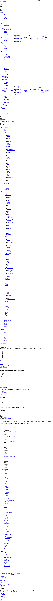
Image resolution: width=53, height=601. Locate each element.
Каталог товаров (7, 132)
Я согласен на (8, 418)
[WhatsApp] (5, 367)
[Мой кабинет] (0, 11)
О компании (2, 576)
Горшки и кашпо (9, 148)
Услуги (8, 171)
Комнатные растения (10, 134)
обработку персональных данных (10, 418)
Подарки (6, 309)
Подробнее (5, 433)
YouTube (4, 354)
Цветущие (8, 197)
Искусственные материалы (11, 269)
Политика (1, 578)
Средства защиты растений (11, 299)
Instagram (4, 352)
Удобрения (8, 293)
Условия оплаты (2, 580)
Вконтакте (4, 351)
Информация (2, 579)
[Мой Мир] (4, 367)
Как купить (5, 326)
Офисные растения (9, 144)
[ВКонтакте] (0, 367)
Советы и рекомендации (3, 585)
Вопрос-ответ (2, 586)
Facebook (4, 350)
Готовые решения (14, 362)
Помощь (1, 583)
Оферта (1, 582)
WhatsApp (4, 356)
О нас (4, 331)
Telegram (4, 353)
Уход (7, 163)
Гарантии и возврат (3, 581)
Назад (4, 129)
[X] (6, 367)
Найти (1, 600)
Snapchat (4, 357)
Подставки (8, 157)
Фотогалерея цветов (3, 577)
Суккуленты (8, 238)
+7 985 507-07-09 (2, 125)
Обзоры (1, 587)
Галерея (5, 338)
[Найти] (0, 5)
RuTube (4, 355)
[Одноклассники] (1, 367)
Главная (5, 130)
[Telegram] (3, 367)
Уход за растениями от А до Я (4, 584)
